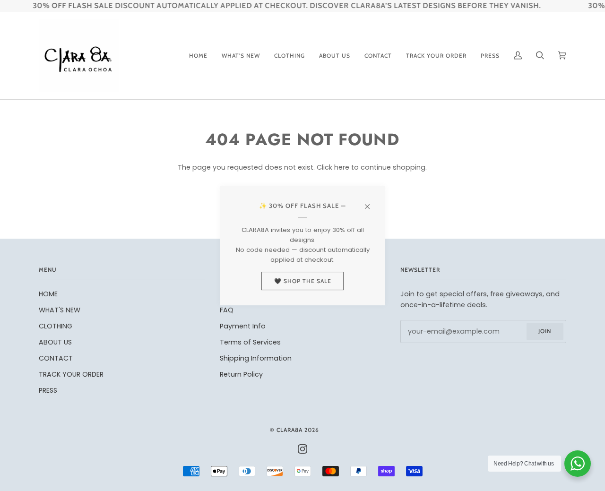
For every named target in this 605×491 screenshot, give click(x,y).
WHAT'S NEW (59, 310)
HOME (48, 294)
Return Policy (241, 374)
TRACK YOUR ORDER (71, 374)
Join (544, 331)
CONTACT (56, 358)
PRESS (48, 390)
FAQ (226, 310)
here (341, 167)
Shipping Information (256, 358)
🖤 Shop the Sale (302, 280)
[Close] (371, 202)
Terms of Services (250, 342)
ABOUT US (55, 342)
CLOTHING (55, 326)
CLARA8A (289, 429)
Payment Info (243, 326)
